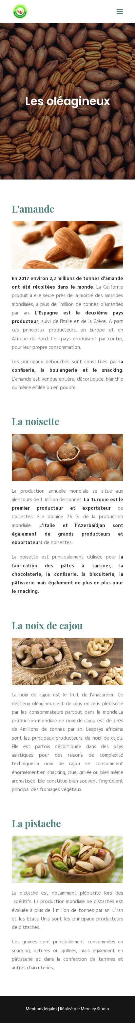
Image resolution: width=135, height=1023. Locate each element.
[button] (120, 11)
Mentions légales (41, 1009)
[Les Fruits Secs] (20, 11)
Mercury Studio (95, 1009)
